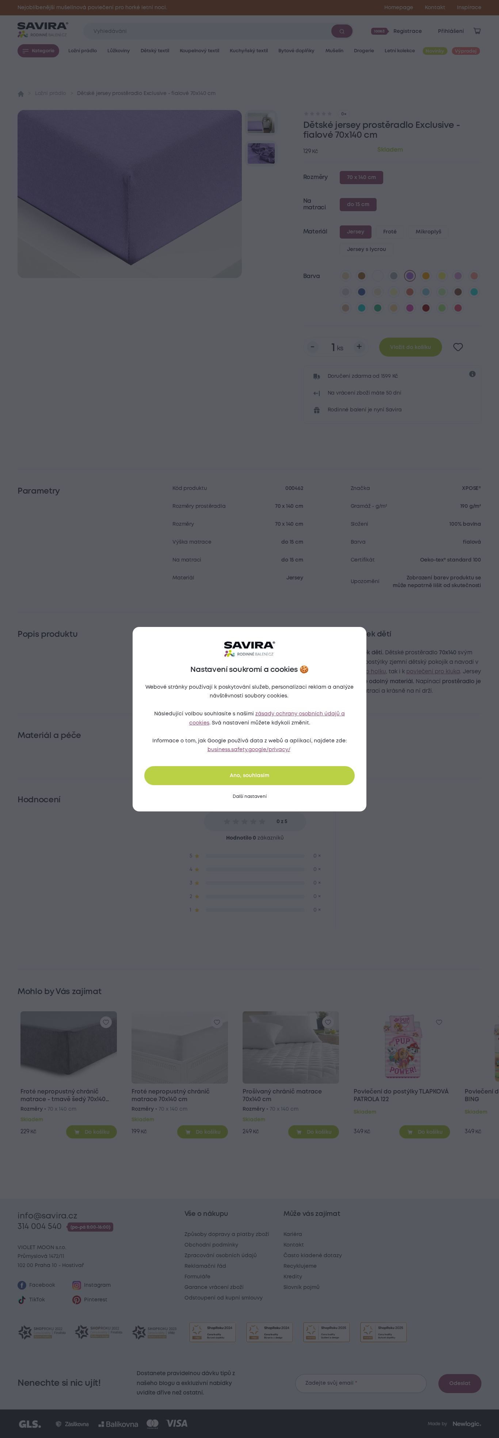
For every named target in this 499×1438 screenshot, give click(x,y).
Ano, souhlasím (249, 775)
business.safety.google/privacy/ (248, 749)
